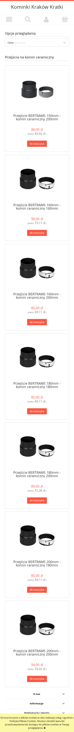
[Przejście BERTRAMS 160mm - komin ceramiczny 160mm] (37, 178)
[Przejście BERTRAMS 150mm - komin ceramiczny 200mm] (37, 89)
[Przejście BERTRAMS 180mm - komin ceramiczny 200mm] (37, 446)
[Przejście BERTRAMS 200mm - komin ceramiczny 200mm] (37, 624)
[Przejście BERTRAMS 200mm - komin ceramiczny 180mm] (37, 535)
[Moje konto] (46, 19)
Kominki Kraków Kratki (37, 6)
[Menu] (9, 19)
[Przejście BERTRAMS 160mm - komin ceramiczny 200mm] (37, 268)
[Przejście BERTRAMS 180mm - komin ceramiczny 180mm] (37, 357)
